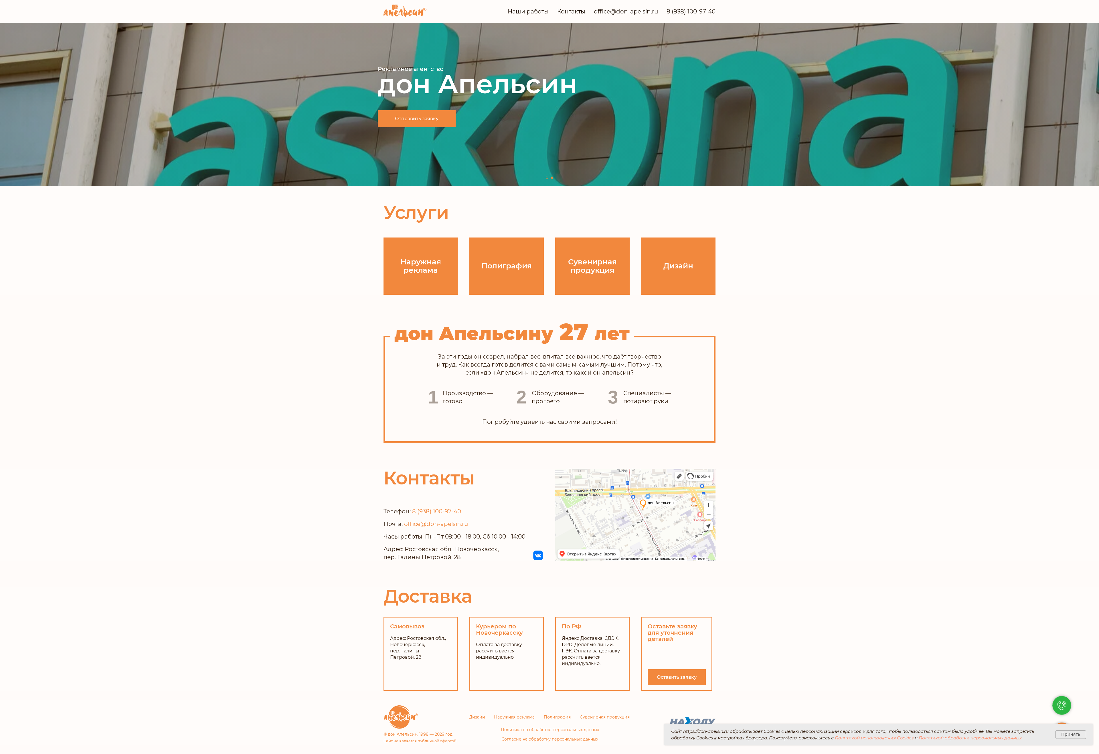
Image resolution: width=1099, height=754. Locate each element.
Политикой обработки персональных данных (970, 738)
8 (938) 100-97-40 (691, 11)
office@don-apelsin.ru (626, 11)
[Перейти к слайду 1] (547, 178)
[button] (677, 677)
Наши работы (528, 11)
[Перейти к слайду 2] (552, 178)
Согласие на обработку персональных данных (549, 739)
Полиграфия (557, 717)
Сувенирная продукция (605, 717)
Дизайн (477, 717)
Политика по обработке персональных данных (550, 729)
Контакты (571, 11)
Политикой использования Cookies (874, 738)
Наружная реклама (514, 717)
